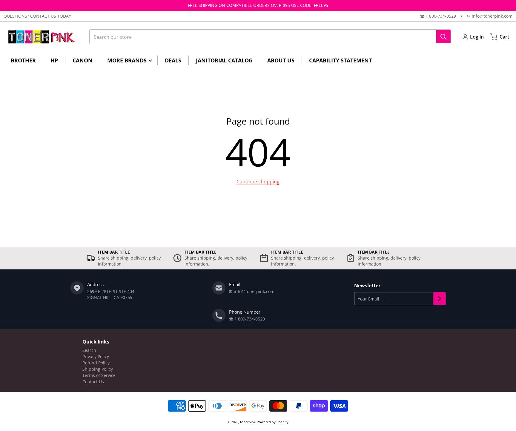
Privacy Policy (95, 356)
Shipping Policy (97, 369)
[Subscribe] (439, 298)
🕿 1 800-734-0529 (438, 16)
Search (89, 350)
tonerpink (248, 422)
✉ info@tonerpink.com (489, 16)
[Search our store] (443, 36)
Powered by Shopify (272, 422)
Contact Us (93, 381)
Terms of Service (99, 375)
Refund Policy (96, 363)
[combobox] (270, 36)
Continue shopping (258, 181)
